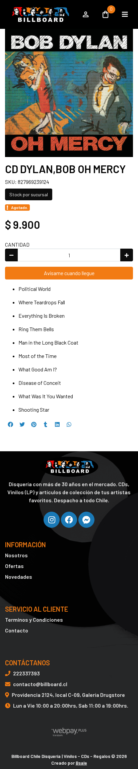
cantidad (17, 244)
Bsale (81, 763)
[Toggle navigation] (125, 14)
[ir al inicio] (69, 467)
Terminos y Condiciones (34, 619)
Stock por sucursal (28, 194)
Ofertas (14, 566)
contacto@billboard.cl (40, 684)
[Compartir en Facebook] (10, 424)
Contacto (16, 630)
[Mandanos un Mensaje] (86, 520)
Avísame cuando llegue (69, 273)
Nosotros (16, 555)
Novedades (18, 576)
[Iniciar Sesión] (85, 14)
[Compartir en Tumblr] (45, 424)
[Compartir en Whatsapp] (69, 424)
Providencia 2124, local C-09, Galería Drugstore (68, 694)
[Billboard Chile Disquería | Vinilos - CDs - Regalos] (39, 14)
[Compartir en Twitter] (22, 424)
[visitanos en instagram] (52, 520)
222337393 (26, 673)
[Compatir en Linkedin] (57, 424)
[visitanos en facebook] (69, 520)
